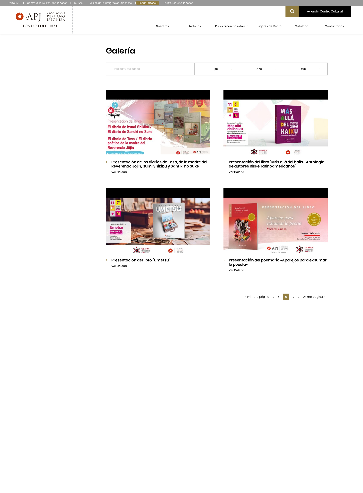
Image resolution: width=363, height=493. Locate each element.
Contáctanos (334, 26)
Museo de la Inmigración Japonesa (111, 3)
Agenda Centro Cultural (325, 11)
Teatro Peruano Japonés (178, 3)
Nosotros (162, 26)
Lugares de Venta (269, 26)
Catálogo (301, 26)
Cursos (78, 3)
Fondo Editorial (148, 3)
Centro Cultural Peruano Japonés (47, 3)
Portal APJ (14, 3)
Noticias (195, 26)
